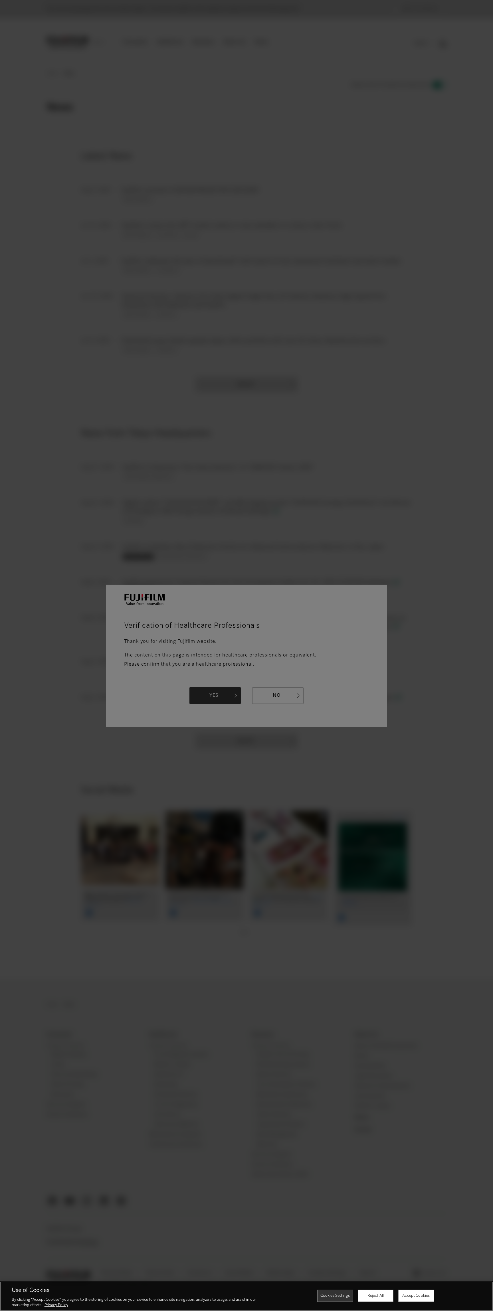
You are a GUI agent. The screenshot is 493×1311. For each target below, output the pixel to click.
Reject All (375, 1296)
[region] (246, 1296)
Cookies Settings (335, 1296)
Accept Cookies (416, 1296)
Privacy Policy (56, 1305)
